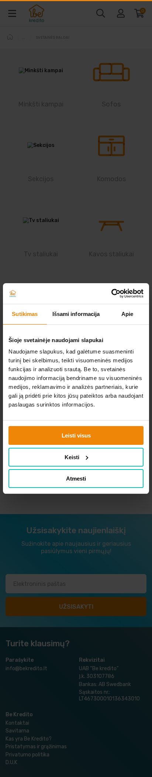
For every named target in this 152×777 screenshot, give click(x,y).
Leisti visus (76, 435)
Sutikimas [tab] (25, 314)
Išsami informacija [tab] (76, 314)
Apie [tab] (127, 314)
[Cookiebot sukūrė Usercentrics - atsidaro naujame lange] (111, 293)
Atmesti (76, 478)
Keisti (72, 457)
